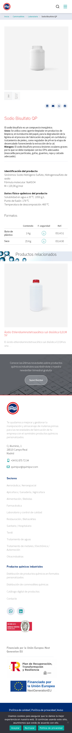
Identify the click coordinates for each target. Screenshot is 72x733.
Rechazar (30, 728)
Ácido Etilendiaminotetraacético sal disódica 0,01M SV (35, 333)
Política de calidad (19, 710)
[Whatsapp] (11, 611)
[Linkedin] (21, 611)
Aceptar (15, 728)
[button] (47, 106)
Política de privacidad (43, 710)
